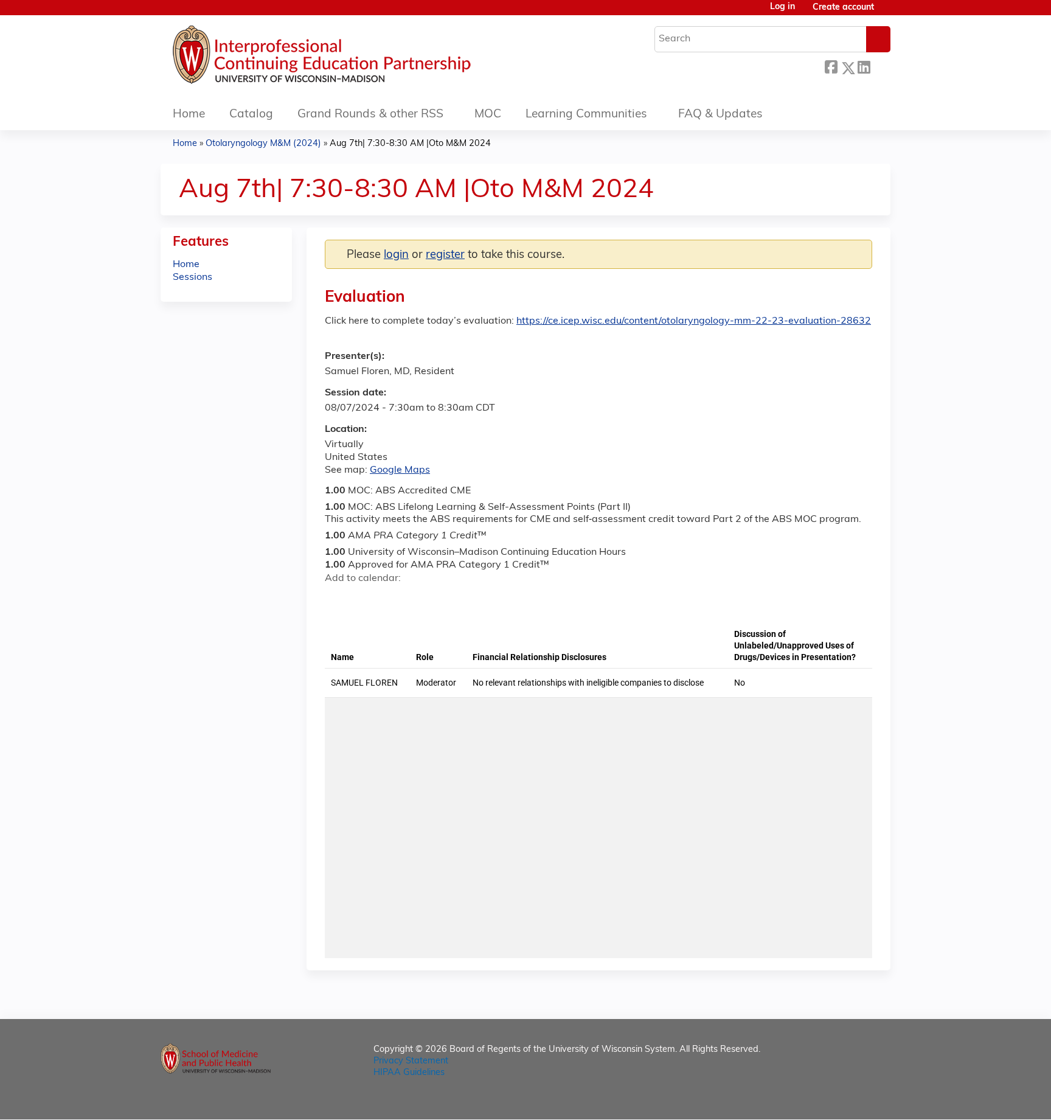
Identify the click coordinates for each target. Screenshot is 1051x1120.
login (396, 255)
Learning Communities (586, 114)
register (445, 255)
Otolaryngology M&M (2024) (263, 143)
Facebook (831, 66)
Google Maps (400, 470)
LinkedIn (864, 66)
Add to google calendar (337, 600)
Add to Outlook (421, 600)
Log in (782, 7)
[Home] (358, 57)
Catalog (251, 114)
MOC (487, 114)
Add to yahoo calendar (364, 600)
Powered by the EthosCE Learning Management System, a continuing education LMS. (847, 1099)
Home (189, 114)
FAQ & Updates (720, 114)
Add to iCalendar (392, 599)
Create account (843, 7)
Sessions (192, 277)
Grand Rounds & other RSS (370, 114)
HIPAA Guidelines (409, 1072)
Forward (880, 66)
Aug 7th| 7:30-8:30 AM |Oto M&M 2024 (410, 143)
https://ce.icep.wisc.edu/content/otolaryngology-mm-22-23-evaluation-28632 (693, 321)
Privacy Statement (410, 1061)
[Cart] (886, 12)
